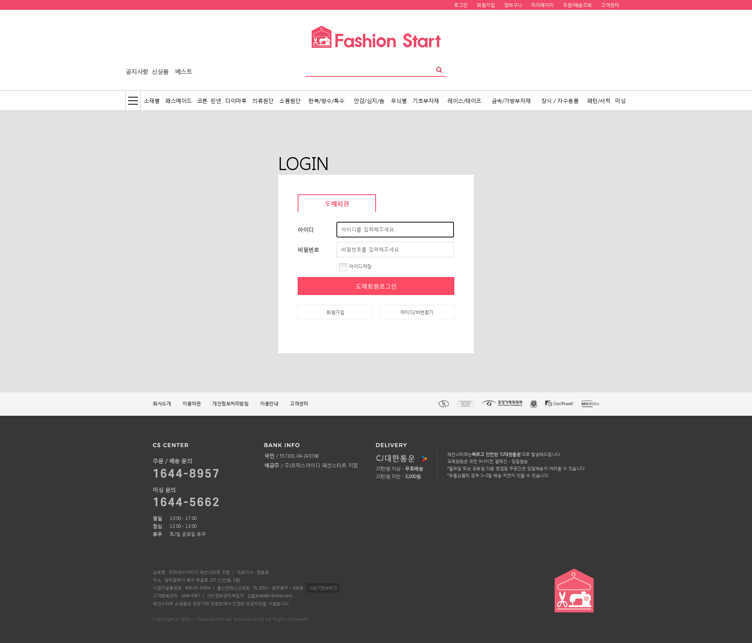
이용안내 (269, 403)
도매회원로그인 (376, 286)
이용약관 (192, 403)
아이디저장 (360, 266)
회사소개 (162, 403)
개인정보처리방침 (230, 403)
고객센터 (299, 403)
